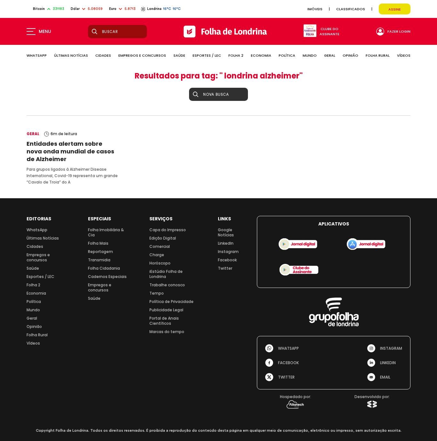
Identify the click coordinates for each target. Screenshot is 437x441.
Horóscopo (160, 263)
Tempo (156, 293)
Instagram (228, 251)
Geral (32, 318)
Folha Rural (37, 335)
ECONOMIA (261, 55)
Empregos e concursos (38, 257)
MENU (45, 31)
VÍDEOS (403, 55)
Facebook (227, 260)
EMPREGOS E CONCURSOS (142, 55)
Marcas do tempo (166, 331)
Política (34, 301)
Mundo (33, 310)
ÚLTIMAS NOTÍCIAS (71, 55)
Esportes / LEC (40, 276)
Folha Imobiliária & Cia (106, 232)
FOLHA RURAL (378, 55)
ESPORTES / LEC (207, 55)
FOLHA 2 (235, 55)
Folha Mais (98, 243)
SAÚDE (179, 55)
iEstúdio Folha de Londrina (166, 274)
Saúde (33, 268)
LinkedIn (226, 243)
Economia (36, 293)
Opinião (34, 326)
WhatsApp (37, 230)
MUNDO (310, 55)
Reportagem (100, 251)
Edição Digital (162, 238)
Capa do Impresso (167, 230)
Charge (156, 254)
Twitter (225, 268)
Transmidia (99, 260)
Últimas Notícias (43, 238)
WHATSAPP (37, 55)
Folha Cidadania (104, 268)
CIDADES (103, 55)
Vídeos (33, 343)
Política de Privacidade (171, 301)
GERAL (329, 55)
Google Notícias (226, 232)
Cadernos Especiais (107, 276)
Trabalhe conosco (167, 285)
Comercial (159, 246)
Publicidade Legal (166, 310)
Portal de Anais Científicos (164, 320)
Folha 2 (33, 285)
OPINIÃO (350, 55)
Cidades (35, 246)
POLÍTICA (287, 55)
